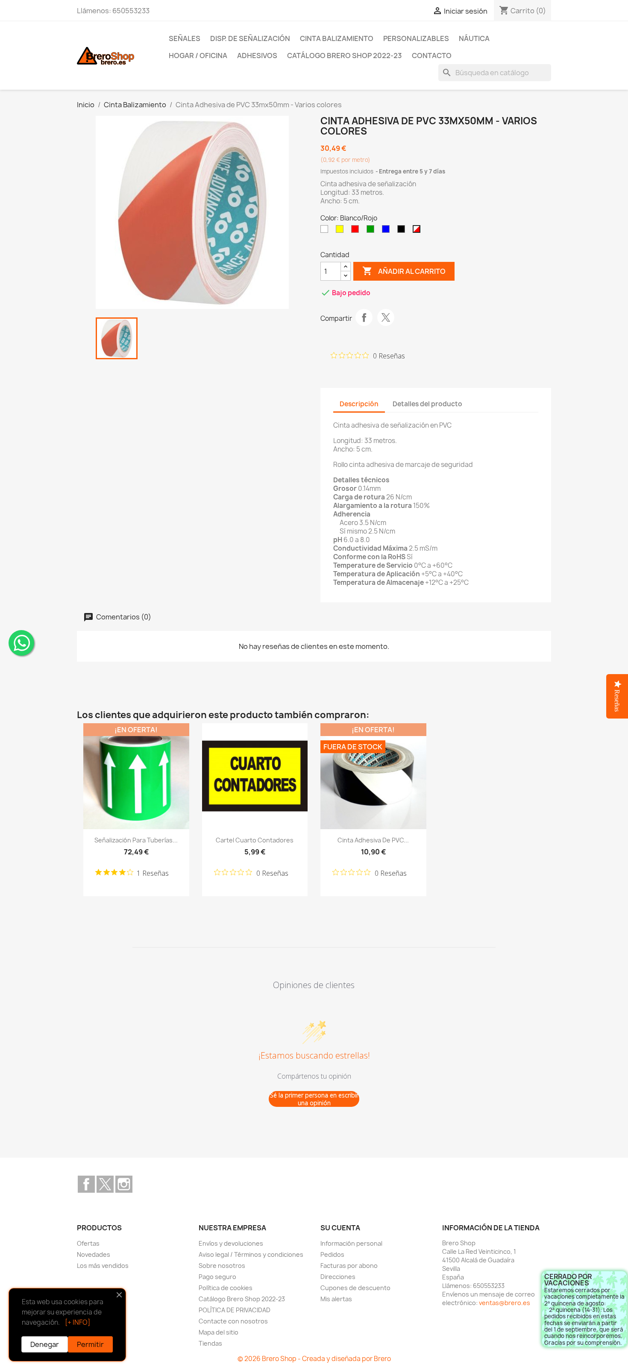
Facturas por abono (349, 1265)
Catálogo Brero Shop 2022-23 (344, 55)
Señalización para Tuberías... (136, 840)
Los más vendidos (103, 1265)
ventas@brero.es (504, 1303)
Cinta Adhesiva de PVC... (373, 840)
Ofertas (88, 1243)
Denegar (44, 1344)
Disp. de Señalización (250, 38)
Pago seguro (217, 1277)
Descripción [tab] (359, 403)
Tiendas (210, 1343)
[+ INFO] (77, 1322)
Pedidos (332, 1254)
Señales (184, 38)
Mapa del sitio (218, 1332)
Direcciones (337, 1277)
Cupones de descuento (355, 1288)
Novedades (93, 1254)
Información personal (351, 1243)
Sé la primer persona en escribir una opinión (314, 1099)
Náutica (474, 38)
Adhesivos (257, 55)
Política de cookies (225, 1288)
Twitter (105, 1184)
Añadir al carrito (404, 271)
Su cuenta (340, 1227)
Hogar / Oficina (198, 55)
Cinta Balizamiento (336, 38)
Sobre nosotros (222, 1265)
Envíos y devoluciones (231, 1243)
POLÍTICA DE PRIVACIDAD (234, 1310)
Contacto (432, 55)
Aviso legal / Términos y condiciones (251, 1254)
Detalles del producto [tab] (427, 403)
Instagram (123, 1184)
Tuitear (385, 317)
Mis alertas (336, 1299)
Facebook (86, 1184)
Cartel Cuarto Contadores (254, 840)
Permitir (90, 1344)
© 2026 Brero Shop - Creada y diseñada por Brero (314, 1358)
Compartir (364, 317)
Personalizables (416, 38)
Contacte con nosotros (233, 1321)
